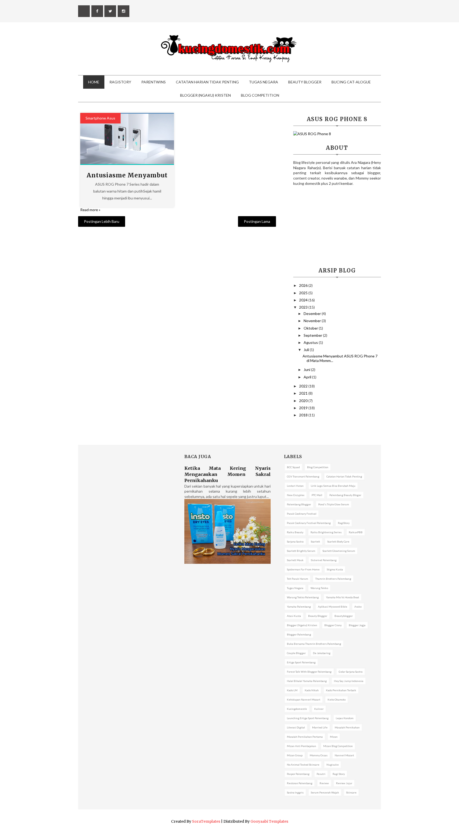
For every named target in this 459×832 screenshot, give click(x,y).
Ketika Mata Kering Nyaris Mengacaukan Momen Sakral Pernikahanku (227, 474)
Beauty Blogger (304, 82)
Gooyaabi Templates (269, 821)
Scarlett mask (295, 560)
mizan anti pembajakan (301, 746)
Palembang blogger (299, 504)
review (324, 783)
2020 (303, 400)
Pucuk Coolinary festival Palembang (309, 522)
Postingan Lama (257, 221)
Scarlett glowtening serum (338, 550)
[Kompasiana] (84, 11)
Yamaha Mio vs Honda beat (342, 597)
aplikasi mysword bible (332, 606)
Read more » (90, 209)
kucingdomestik (297, 708)
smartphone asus (100, 118)
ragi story (339, 773)
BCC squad (293, 467)
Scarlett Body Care (338, 541)
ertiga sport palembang (301, 662)
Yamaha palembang (299, 606)
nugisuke (332, 764)
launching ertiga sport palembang (308, 718)
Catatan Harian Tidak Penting (207, 82)
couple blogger (296, 653)
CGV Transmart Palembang (303, 476)
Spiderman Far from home (303, 569)
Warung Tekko (319, 588)
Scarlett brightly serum (301, 550)
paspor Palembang (298, 773)
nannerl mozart (344, 755)
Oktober (311, 328)
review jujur (344, 783)
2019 (303, 408)
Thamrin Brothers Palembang (333, 578)
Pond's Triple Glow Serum (333, 504)
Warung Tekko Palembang (303, 597)
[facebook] (97, 11)
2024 (303, 300)
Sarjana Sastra (295, 541)
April (308, 377)
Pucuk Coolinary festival (301, 513)
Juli (307, 349)
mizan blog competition (338, 746)
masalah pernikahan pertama (305, 736)
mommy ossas (319, 755)
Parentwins (153, 82)
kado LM (292, 690)
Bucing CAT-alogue (351, 82)
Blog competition (317, 467)
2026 (303, 285)
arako (358, 606)
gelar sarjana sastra (351, 671)
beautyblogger (343, 615)
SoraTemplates (206, 821)
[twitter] (110, 11)
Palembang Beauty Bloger (345, 495)
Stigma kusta (335, 569)
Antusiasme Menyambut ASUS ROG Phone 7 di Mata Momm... (340, 358)
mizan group (295, 755)
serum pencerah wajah (325, 792)
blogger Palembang (299, 634)
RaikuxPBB (356, 532)
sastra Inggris (295, 792)
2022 (303, 386)
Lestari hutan (295, 485)
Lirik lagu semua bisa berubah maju (333, 485)
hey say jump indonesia (348, 680)
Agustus (311, 342)
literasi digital (296, 727)
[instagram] (123, 11)
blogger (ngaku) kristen (302, 625)
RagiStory (120, 82)
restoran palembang (299, 783)
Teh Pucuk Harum (297, 578)
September (313, 335)
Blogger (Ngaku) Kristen (205, 95)
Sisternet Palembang (324, 560)
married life (320, 727)
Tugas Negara (263, 82)
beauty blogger (317, 615)
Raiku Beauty (295, 532)
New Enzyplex (295, 495)
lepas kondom (345, 718)
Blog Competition (260, 95)
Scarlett (315, 541)
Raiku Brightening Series (326, 532)
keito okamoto (337, 699)
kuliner (319, 708)
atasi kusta (294, 615)
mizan (334, 736)
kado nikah (312, 690)
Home (93, 82)
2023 (303, 307)
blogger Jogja (357, 625)
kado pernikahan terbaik (341, 690)
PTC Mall (317, 495)
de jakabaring (321, 653)
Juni (307, 369)
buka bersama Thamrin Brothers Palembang (314, 643)
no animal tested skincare (303, 764)
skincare (351, 792)
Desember (313, 313)
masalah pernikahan (347, 727)
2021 (303, 393)
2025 (303, 293)
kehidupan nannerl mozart (303, 699)
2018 (303, 415)
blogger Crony (333, 625)
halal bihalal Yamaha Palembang (307, 680)
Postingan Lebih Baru (101, 221)
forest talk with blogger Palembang (309, 671)
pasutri (321, 773)
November (313, 320)
